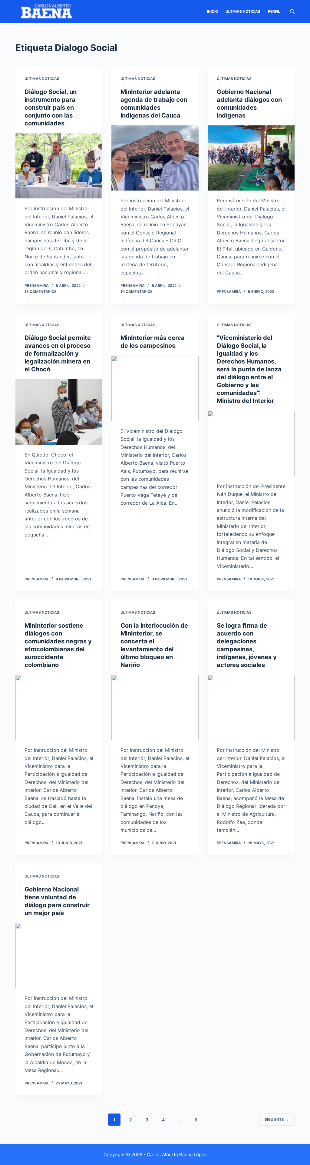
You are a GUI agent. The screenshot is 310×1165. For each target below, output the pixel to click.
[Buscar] (292, 11)
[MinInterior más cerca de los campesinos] (154, 388)
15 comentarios (41, 291)
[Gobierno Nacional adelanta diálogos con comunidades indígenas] (251, 158)
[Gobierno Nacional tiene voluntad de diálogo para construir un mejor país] (58, 955)
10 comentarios (136, 291)
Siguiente (274, 1119)
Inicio (212, 11)
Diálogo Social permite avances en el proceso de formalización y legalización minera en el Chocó (58, 353)
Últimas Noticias (243, 11)
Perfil (274, 11)
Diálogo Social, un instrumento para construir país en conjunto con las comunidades (51, 107)
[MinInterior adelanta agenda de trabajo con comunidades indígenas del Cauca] (154, 158)
